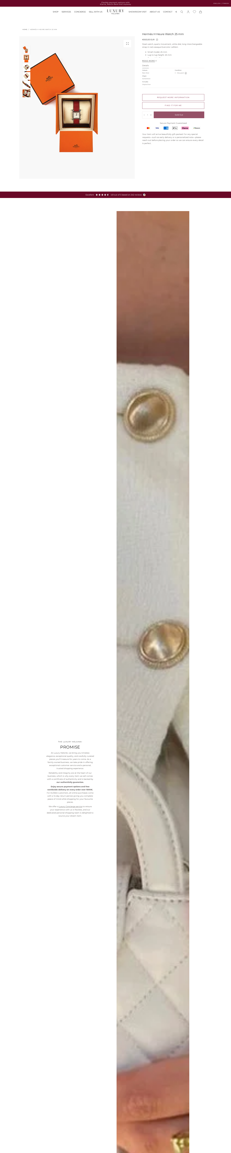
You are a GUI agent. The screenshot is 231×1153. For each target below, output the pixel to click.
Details (145, 66)
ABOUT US (155, 12)
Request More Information (173, 97)
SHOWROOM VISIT (138, 12)
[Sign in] (188, 12)
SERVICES (66, 12)
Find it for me (173, 105)
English (217, 3)
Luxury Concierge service (70, 806)
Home (24, 29)
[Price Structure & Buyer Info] (157, 39)
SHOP (55, 12)
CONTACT (167, 12)
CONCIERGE (80, 12)
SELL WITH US (95, 12)
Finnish (225, 3)
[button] (176, 12)
